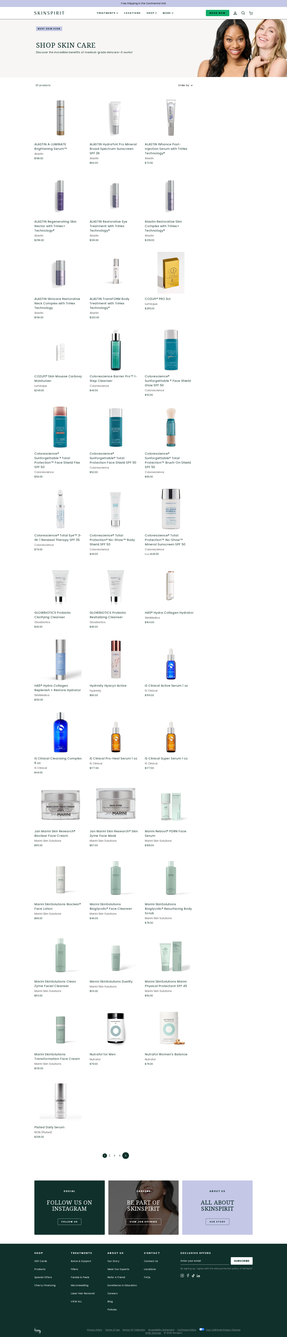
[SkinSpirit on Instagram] (182, 1276)
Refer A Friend (116, 1277)
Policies (112, 1309)
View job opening (143, 1221)
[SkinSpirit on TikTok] (193, 1276)
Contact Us (151, 1261)
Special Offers (43, 1277)
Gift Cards (40, 1261)
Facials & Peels (80, 1277)
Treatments (106, 13)
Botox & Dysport (81, 1261)
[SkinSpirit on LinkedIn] (198, 1276)
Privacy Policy (94, 1329)
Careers (112, 1293)
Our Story (217, 1221)
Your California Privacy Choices (223, 1329)
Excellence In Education (122, 1285)
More (167, 13)
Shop (150, 13)
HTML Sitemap (153, 1333)
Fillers (74, 1269)
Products (40, 1269)
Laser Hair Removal (83, 1293)
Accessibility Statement (161, 1329)
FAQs (147, 1277)
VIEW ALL (76, 1301)
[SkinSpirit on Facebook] (188, 1276)
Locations (132, 13)
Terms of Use (112, 1329)
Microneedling (79, 1285)
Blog (110, 1301)
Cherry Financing (45, 1285)
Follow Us (69, 1221)
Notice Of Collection (134, 1329)
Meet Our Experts (118, 1269)
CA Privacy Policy (186, 1329)
